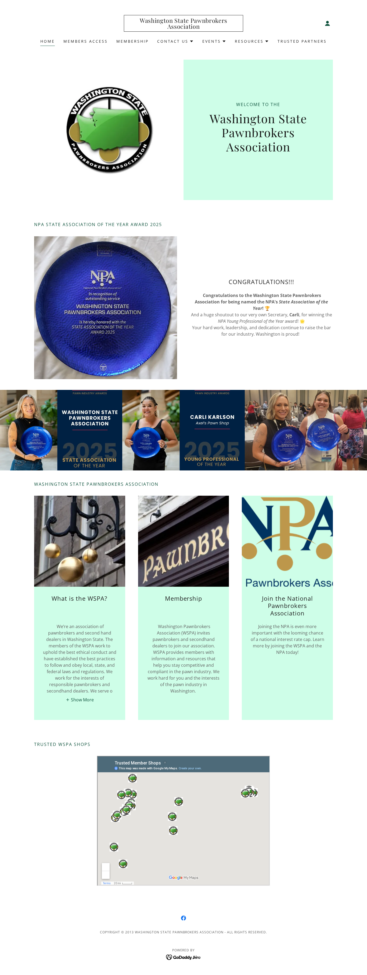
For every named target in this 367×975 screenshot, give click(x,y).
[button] (327, 23)
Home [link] (47, 41)
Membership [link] (132, 41)
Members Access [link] (85, 41)
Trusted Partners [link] (302, 41)
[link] (183, 27)
